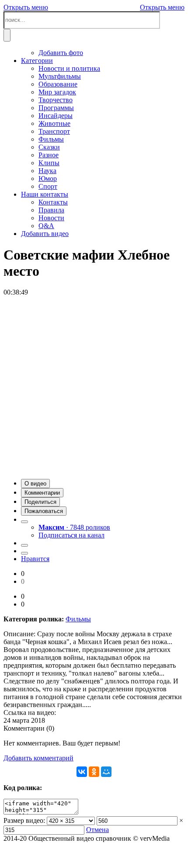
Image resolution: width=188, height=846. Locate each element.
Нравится (35, 558)
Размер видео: (24, 820)
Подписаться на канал (71, 535)
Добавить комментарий (38, 758)
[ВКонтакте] (82, 771)
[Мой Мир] (106, 771)
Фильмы (78, 619)
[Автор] (24, 521)
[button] (35, 483)
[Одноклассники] (94, 771)
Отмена (97, 829)
